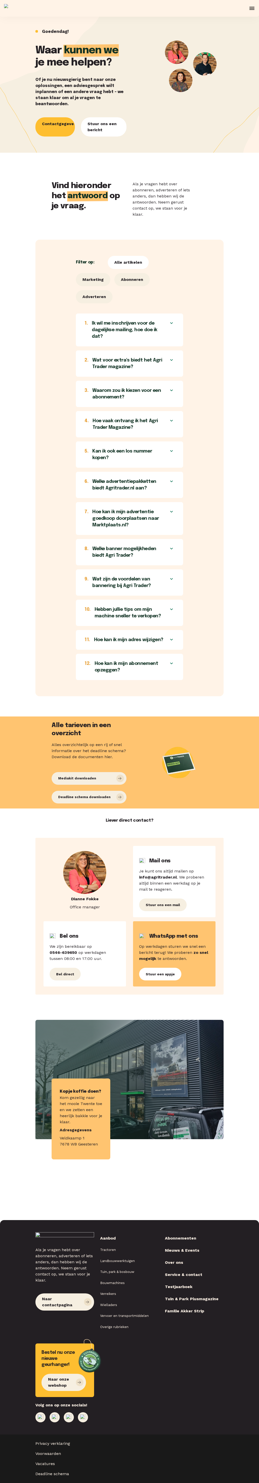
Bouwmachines (112, 1283)
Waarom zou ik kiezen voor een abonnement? (122, 393)
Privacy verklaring (52, 1443)
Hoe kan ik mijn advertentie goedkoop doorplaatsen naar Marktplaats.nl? (121, 518)
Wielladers (108, 1305)
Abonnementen (180, 1238)
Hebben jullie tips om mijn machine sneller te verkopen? (122, 612)
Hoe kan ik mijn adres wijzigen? (123, 640)
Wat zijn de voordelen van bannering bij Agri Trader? (117, 582)
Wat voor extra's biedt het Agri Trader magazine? (123, 363)
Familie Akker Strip (184, 1311)
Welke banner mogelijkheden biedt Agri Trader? (120, 552)
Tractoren (108, 1250)
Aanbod (108, 1238)
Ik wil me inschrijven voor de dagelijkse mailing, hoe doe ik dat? (120, 330)
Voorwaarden (48, 1453)
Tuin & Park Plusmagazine (192, 1298)
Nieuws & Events (182, 1250)
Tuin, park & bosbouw (117, 1272)
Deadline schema (52, 1473)
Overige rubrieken (114, 1327)
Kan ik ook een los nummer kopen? (118, 454)
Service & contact (183, 1274)
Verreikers (108, 1294)
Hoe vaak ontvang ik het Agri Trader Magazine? (121, 424)
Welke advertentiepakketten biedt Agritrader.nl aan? (120, 484)
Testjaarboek (178, 1286)
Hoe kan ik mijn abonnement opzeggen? (121, 666)
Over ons (174, 1262)
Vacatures (45, 1463)
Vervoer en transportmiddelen (124, 1316)
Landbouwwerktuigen (117, 1261)
